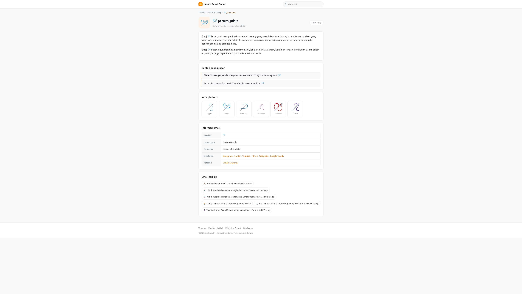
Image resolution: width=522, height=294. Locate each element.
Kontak (211, 228)
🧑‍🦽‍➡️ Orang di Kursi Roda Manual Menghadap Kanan (227, 203)
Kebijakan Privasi (233, 228)
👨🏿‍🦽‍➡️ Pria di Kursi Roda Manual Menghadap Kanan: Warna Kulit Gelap (287, 203)
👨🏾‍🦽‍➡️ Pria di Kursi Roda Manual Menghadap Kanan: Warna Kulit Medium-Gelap (239, 196)
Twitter (237, 155)
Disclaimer (248, 228)
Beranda (201, 12)
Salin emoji (316, 23)
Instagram (228, 155)
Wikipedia (263, 155)
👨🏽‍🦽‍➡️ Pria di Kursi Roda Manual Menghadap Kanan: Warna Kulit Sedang (236, 190)
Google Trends (277, 155)
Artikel (220, 228)
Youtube (246, 155)
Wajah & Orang (214, 12)
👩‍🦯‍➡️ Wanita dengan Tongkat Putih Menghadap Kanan (228, 183)
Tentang (202, 228)
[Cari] (285, 4)
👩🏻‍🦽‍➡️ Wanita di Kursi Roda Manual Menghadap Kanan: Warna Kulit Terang (237, 210)
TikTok (255, 155)
